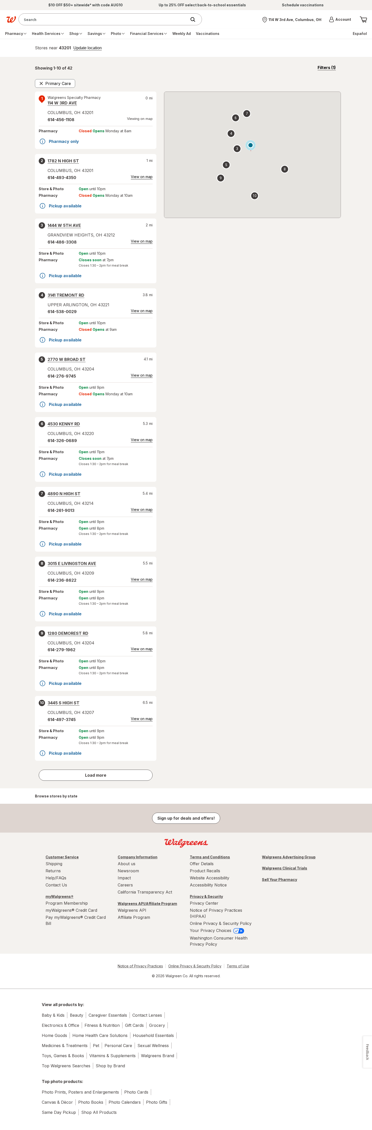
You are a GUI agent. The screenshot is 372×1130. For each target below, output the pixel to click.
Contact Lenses (147, 1015)
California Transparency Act (145, 892)
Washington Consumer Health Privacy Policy (218, 941)
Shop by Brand (110, 1065)
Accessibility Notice (208, 884)
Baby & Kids (53, 1015)
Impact (124, 877)
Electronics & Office (60, 1025)
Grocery (157, 1025)
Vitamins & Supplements (112, 1055)
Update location (87, 48)
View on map (142, 177)
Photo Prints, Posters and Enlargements (80, 1092)
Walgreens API (132, 910)
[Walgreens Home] (11, 19)
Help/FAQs (56, 877)
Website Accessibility (209, 877)
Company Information (137, 857)
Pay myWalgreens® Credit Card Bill (76, 920)
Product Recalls (205, 870)
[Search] (195, 19)
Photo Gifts (156, 1102)
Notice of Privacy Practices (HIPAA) (216, 913)
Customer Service (62, 857)
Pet (96, 1045)
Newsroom (128, 870)
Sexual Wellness (153, 1045)
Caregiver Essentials (108, 1015)
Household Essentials (153, 1035)
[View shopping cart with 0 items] (363, 19)
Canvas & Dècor (57, 1102)
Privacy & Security (206, 896)
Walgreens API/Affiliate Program (147, 903)
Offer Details (202, 863)
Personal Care (118, 1045)
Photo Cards (136, 1092)
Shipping (54, 863)
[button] (340, 19)
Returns (53, 870)
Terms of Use (238, 966)
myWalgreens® (59, 896)
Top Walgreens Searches (66, 1065)
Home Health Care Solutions (100, 1035)
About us (126, 863)
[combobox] (104, 19)
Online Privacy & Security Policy (221, 923)
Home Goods (54, 1035)
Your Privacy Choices (211, 930)
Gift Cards (134, 1025)
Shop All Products (99, 1112)
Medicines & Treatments (65, 1045)
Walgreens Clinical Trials (284, 868)
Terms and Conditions (210, 857)
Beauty (76, 1015)
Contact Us (56, 884)
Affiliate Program (134, 917)
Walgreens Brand (157, 1055)
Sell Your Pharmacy (279, 879)
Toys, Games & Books (63, 1055)
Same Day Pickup (59, 1112)
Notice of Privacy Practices (140, 966)
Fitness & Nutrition (102, 1025)
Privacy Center (204, 903)
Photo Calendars (125, 1102)
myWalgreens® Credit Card (71, 910)
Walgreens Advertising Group (289, 857)
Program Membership (67, 903)
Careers (125, 884)
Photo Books (90, 1102)
